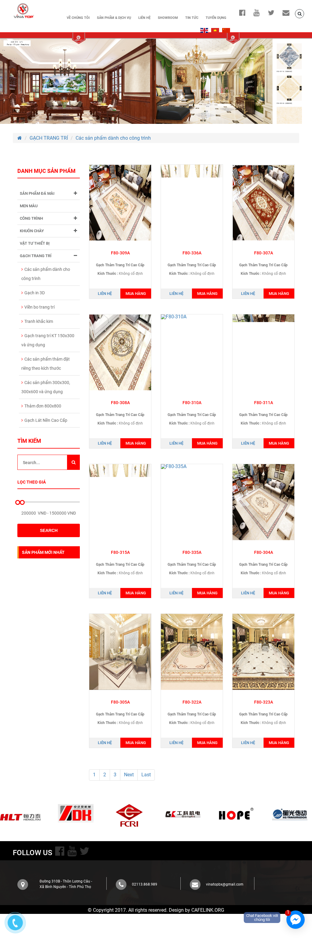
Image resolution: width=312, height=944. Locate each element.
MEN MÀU (28, 206)
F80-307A (263, 252)
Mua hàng (136, 293)
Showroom (168, 18)
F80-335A (192, 552)
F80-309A (120, 252)
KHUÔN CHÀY (32, 231)
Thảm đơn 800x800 (42, 406)
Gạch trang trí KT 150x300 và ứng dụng (47, 340)
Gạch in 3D (34, 292)
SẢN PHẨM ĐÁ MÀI (37, 193)
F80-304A (263, 552)
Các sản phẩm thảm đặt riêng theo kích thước (45, 364)
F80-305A (120, 702)
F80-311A (263, 402)
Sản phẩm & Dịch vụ (114, 18)
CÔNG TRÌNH (31, 218)
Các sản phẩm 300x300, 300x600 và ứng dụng (45, 387)
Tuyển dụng (216, 18)
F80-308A (120, 402)
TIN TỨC (191, 18)
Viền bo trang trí (39, 307)
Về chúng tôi (78, 18)
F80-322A (192, 702)
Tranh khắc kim (38, 321)
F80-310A (192, 402)
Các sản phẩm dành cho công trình (113, 138)
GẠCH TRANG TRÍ (49, 138)
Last (146, 775)
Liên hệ (144, 18)
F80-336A (192, 252)
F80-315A (120, 552)
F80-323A (263, 702)
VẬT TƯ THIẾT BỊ (35, 243)
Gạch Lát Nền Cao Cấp (45, 420)
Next (129, 775)
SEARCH (49, 530)
